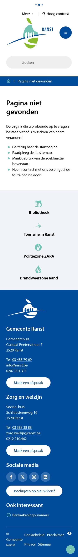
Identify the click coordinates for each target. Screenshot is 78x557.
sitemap (45, 152)
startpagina (48, 147)
